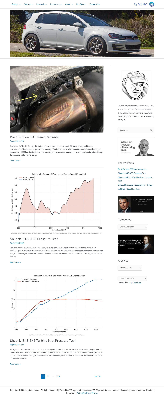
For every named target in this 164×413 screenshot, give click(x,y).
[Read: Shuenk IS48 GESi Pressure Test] (56, 203)
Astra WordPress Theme (87, 393)
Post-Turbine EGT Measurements (34, 137)
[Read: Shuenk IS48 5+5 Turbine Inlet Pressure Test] (56, 304)
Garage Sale (95, 4)
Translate (137, 283)
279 (58, 376)
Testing (15, 4)
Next (97, 376)
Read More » (15, 160)
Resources (54, 4)
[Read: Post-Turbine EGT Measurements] (56, 99)
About (67, 4)
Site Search (81, 4)
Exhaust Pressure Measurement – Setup (135, 185)
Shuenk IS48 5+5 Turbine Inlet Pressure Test (43, 340)
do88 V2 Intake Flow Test (129, 189)
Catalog (27, 4)
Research (40, 4)
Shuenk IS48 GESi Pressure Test (34, 239)
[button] (19, 4)
